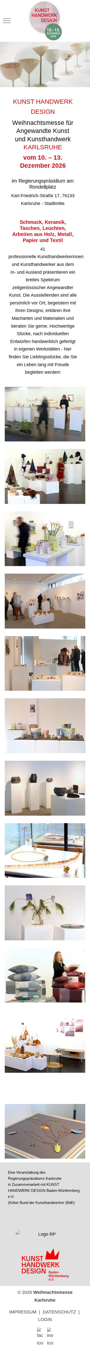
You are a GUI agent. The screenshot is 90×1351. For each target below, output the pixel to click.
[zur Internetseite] (45, 1236)
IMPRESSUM (22, 1311)
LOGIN (45, 1319)
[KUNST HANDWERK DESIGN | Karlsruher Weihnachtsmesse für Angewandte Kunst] (45, 21)
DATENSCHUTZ (59, 1311)
